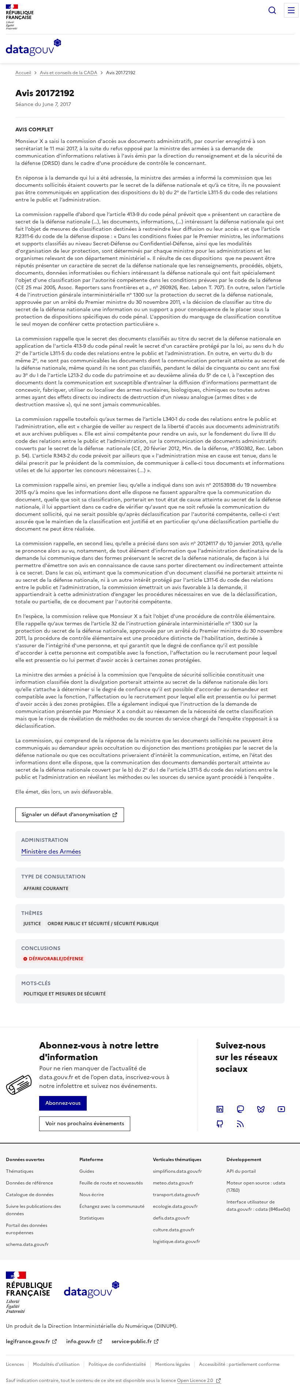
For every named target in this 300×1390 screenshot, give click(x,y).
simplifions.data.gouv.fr (177, 1171)
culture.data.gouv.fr (174, 1230)
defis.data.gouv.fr (171, 1218)
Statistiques (91, 1218)
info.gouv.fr (80, 1341)
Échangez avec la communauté (112, 1206)
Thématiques (19, 1171)
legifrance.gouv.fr (28, 1341)
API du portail (241, 1171)
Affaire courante (45, 888)
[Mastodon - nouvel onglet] (240, 1109)
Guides (86, 1171)
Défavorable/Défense (56, 959)
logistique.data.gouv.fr (176, 1241)
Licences (15, 1364)
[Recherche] (272, 10)
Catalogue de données (29, 1194)
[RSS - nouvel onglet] (240, 1123)
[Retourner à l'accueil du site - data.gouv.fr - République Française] (91, 1292)
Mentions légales (172, 1364)
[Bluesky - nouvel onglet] (261, 1109)
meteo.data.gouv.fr (173, 1183)
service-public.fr (132, 1341)
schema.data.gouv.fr (27, 1244)
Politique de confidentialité (117, 1364)
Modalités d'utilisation (56, 1364)
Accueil (23, 72)
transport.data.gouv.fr (176, 1194)
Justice (32, 923)
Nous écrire (91, 1194)
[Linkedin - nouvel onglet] (220, 1109)
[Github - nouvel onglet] (220, 1123)
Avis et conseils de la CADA (68, 72)
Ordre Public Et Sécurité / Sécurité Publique (103, 923)
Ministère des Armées (51, 851)
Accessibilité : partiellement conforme (239, 1364)
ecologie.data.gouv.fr (175, 1206)
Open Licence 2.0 (195, 1380)
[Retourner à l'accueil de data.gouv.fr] (33, 48)
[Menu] (291, 10)
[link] (69, 814)
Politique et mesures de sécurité (64, 994)
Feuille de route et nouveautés (111, 1183)
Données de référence (29, 1183)
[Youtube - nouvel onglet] (281, 1109)
